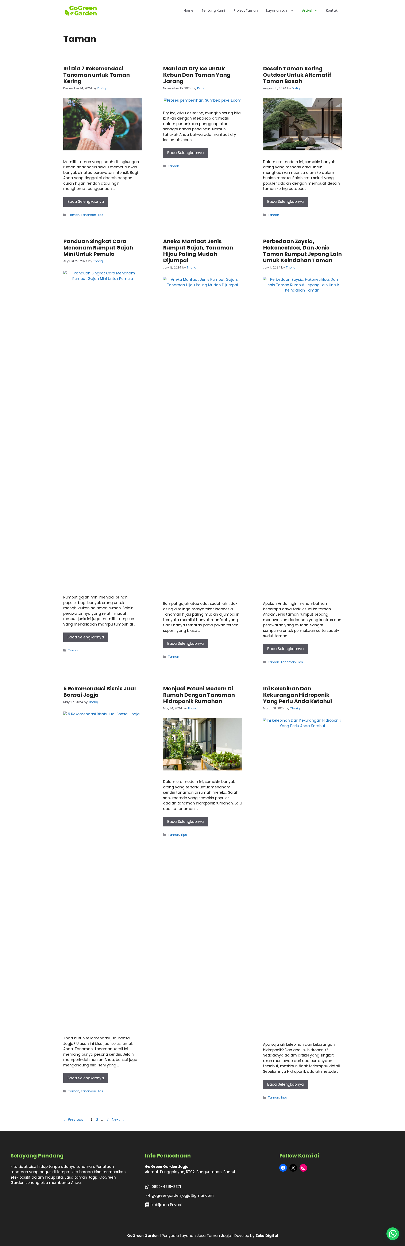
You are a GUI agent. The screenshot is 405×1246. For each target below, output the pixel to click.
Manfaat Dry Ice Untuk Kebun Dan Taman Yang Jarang (197, 75)
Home (188, 10)
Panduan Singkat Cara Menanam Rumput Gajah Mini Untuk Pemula (98, 248)
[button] (392, 1233)
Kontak (332, 10)
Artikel (307, 10)
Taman (73, 215)
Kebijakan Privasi (166, 1204)
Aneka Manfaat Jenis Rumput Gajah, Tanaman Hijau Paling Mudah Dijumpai (198, 251)
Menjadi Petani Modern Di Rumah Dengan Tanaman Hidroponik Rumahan (199, 695)
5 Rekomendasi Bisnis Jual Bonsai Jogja (99, 692)
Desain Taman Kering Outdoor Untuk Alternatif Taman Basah (297, 75)
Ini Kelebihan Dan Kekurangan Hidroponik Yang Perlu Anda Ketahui (297, 695)
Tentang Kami (213, 10)
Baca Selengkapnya (86, 201)
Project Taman (246, 10)
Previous (73, 1119)
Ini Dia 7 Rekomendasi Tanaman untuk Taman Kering (96, 75)
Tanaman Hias (92, 215)
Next (118, 1119)
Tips (184, 835)
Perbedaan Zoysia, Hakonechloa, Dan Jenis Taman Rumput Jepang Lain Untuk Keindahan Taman (302, 251)
